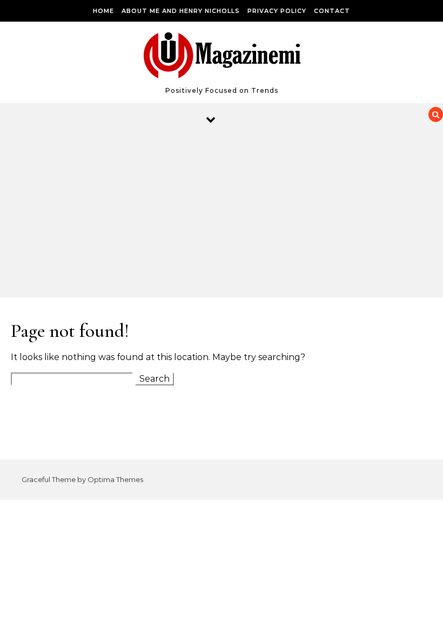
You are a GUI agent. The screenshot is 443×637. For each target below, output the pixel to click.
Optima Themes (115, 479)
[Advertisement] (210, 216)
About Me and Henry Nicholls (181, 11)
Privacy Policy (276, 11)
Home (103, 11)
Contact (332, 11)
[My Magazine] (221, 58)
